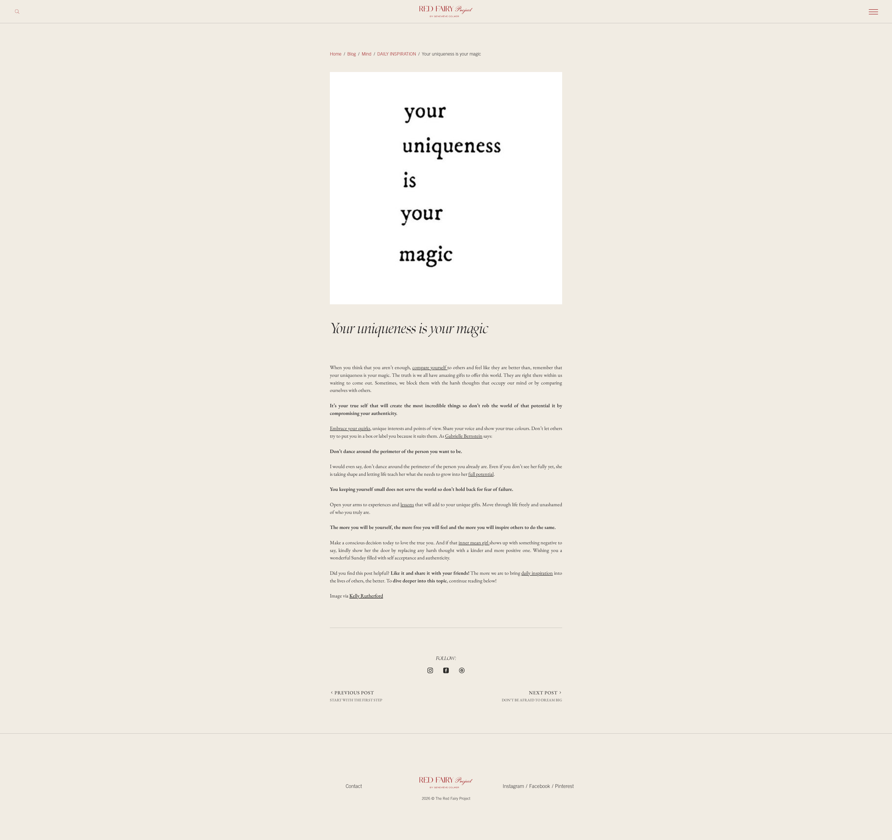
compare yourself (430, 367)
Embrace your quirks (350, 428)
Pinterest (564, 786)
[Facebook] (446, 670)
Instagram (513, 786)
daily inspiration (537, 573)
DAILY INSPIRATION (396, 54)
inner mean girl (474, 542)
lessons (407, 504)
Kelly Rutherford (366, 595)
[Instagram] (430, 670)
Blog (351, 54)
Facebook (539, 786)
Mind (366, 54)
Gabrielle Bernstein (463, 436)
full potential (481, 474)
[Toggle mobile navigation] (873, 11)
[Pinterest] (462, 670)
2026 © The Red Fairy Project (446, 799)
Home (335, 54)
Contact (354, 786)
